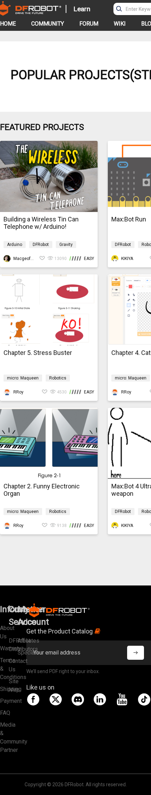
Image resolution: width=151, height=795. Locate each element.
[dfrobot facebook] (33, 699)
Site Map (13, 685)
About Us (4, 632)
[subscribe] (135, 653)
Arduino (14, 244)
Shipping (4, 689)
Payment (4, 701)
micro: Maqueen (23, 378)
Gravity (66, 244)
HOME (8, 23)
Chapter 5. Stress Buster (38, 352)
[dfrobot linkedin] (100, 699)
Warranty (4, 648)
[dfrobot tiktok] (144, 699)
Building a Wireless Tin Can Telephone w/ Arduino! (41, 222)
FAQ (4, 713)
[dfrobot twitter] (55, 699)
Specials (22, 652)
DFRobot (41, 244)
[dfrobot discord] (78, 699)
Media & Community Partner (4, 737)
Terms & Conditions (4, 668)
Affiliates (22, 640)
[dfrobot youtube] (122, 699)
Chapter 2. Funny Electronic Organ (42, 489)
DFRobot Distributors (13, 644)
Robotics (57, 378)
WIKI (120, 23)
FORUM (88, 23)
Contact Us (13, 665)
